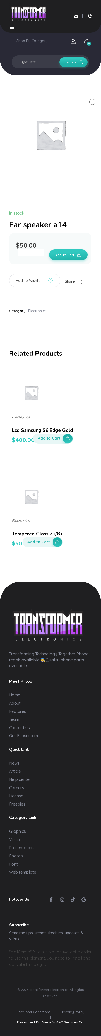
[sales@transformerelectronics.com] (76, 16)
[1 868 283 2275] (90, 16)
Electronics (37, 311)
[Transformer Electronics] (28, 13)
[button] (35, 280)
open (92, 102)
